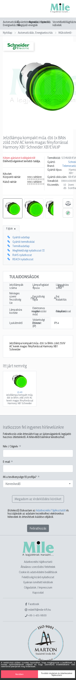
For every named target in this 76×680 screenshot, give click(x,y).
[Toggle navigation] (8, 9)
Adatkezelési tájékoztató (38, 561)
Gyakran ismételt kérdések (38, 582)
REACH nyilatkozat (22, 259)
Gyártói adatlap (21, 237)
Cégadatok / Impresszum (38, 587)
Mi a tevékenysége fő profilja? (20, 477)
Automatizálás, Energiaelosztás (11, 23)
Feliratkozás (38, 528)
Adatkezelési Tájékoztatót (51, 510)
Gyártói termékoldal (23, 241)
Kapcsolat (38, 592)
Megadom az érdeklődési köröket (38, 499)
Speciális (46, 22)
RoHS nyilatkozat (22, 255)
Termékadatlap (21, 246)
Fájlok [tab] (10, 228)
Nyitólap (7, 32)
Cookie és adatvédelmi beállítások (38, 572)
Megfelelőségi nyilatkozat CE (28, 250)
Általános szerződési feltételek (38, 566)
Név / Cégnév (10, 446)
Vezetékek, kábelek (59, 23)
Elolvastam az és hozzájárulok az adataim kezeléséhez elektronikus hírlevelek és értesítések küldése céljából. (38, 513)
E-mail (6, 461)
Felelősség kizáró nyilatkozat (38, 577)
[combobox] (38, 483)
